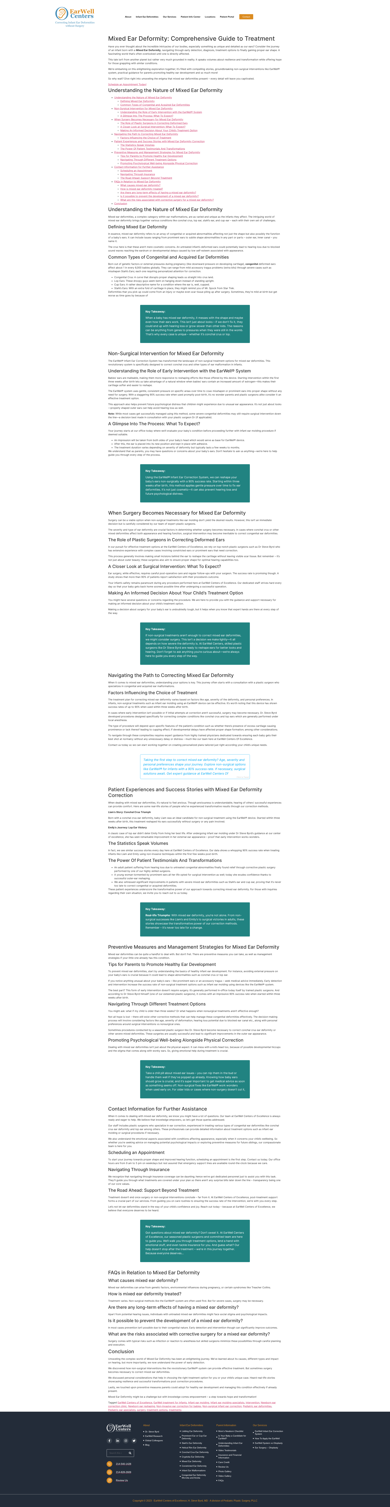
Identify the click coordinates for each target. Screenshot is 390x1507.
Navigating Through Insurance (137, 174)
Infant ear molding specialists (227, 1402)
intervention (252, 1402)
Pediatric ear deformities (257, 1406)
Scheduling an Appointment (136, 170)
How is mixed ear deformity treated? (141, 188)
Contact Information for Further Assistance (139, 166)
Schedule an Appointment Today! (127, 84)
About (128, 17)
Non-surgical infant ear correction (222, 1406)
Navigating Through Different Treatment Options (148, 159)
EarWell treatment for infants (170, 1402)
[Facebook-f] (109, 1440)
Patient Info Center (190, 17)
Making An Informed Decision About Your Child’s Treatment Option (158, 130)
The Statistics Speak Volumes (137, 145)
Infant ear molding (198, 1402)
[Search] (130, 1453)
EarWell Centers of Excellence (135, 1402)
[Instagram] (126, 1440)
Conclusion (120, 203)
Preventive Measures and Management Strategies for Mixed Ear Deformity (157, 152)
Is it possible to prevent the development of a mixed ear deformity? (159, 196)
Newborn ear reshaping (141, 1406)
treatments (175, 1409)
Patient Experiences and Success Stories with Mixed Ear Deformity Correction (159, 141)
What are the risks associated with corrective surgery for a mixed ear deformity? (167, 199)
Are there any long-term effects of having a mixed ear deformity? (158, 192)
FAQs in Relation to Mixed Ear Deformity (137, 181)
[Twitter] (134, 1440)
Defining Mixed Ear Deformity (137, 101)
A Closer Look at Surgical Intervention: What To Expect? (152, 126)
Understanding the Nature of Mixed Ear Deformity (143, 97)
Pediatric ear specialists (122, 1409)
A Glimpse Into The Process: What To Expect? (146, 115)
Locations (210, 17)
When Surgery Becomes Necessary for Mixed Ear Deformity (148, 119)
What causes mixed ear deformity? (140, 185)
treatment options (157, 1409)
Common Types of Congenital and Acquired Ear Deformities (155, 104)
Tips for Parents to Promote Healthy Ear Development (151, 155)
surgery (141, 1409)
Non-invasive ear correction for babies (178, 1406)
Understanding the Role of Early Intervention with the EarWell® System (161, 112)
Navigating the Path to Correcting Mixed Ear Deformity (146, 134)
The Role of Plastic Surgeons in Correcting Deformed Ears (154, 123)
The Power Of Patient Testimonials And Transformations (152, 148)
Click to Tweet (243, 777)
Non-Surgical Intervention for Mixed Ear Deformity (143, 108)
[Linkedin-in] (117, 1440)
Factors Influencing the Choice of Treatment (145, 137)
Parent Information (226, 1425)
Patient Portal (227, 17)
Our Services (169, 17)
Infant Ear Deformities (147, 17)
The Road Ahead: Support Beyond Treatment (146, 177)
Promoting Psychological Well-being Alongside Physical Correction (159, 163)
